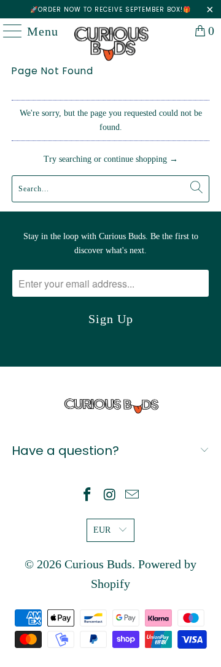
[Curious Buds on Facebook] (87, 495)
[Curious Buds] (110, 30)
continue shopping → (141, 159)
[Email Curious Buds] (132, 495)
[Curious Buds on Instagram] (110, 495)
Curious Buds (98, 564)
